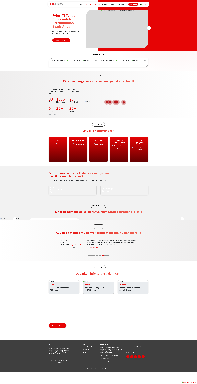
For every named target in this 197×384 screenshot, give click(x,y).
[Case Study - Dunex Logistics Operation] (97, 218)
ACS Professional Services (89, 346)
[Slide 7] (105, 255)
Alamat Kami (137, 346)
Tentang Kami (86, 354)
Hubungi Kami (133, 4)
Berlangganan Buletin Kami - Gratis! (59, 361)
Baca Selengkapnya (92, 247)
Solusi (84, 344)
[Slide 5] (100, 255)
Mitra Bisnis (86, 349)
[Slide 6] (103, 255)
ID (140, 4)
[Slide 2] (91, 255)
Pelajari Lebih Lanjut (61, 41)
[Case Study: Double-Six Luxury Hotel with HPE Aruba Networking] (100, 218)
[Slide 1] (89, 255)
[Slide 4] (97, 255)
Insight (84, 352)
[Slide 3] (94, 255)
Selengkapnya (53, 114)
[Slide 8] (108, 255)
